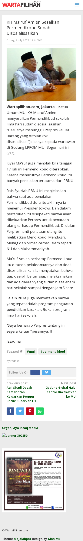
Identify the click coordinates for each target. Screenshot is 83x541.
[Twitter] (47, 372)
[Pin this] (30, 411)
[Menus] (77, 5)
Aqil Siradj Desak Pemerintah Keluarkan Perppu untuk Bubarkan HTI (22, 392)
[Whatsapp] (40, 411)
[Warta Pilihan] (21, 3)
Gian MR (54, 539)
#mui (31, 351)
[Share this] (10, 411)
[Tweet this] (20, 411)
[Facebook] (36, 372)
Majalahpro (22, 539)
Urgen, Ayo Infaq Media (20, 428)
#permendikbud (52, 351)
